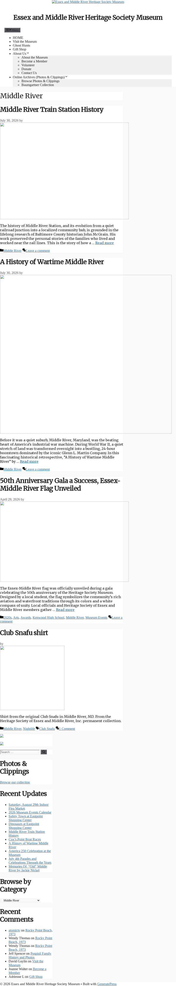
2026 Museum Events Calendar (30, 812)
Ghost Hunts (21, 45)
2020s (7, 617)
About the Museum (34, 57)
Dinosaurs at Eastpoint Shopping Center (24, 826)
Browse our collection (15, 782)
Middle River (12, 251)
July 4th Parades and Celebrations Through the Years (30, 860)
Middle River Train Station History (52, 109)
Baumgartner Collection (37, 85)
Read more (104, 243)
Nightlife (29, 728)
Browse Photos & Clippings (40, 81)
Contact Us (29, 73)
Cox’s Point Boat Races (25, 839)
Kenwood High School (48, 617)
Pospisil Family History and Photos (30, 955)
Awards (25, 617)
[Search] (44, 752)
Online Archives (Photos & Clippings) (39, 77)
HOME (18, 37)
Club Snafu (47, 728)
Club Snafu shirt (24, 633)
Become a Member (34, 61)
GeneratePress (107, 984)
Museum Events (96, 617)
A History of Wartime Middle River (52, 262)
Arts (16, 617)
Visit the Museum (25, 41)
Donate (26, 69)
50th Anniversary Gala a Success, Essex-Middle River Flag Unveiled (60, 484)
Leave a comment (38, 251)
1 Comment (67, 728)
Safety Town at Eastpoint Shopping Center (26, 818)
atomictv (14, 930)
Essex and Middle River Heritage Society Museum (87, 17)
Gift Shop (19, 49)
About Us (19, 53)
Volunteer (28, 65)
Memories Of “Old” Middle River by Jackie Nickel (28, 868)
